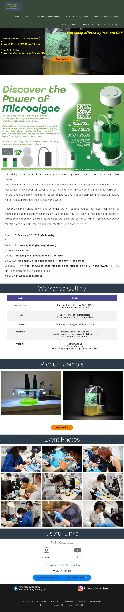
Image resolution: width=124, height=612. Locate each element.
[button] (62, 59)
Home (18, 17)
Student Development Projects (105, 17)
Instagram (46, 557)
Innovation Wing (111, 24)
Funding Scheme (69, 24)
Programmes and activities (47, 17)
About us (28, 17)
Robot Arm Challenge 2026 (76, 17)
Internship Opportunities (90, 24)
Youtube (77, 557)
